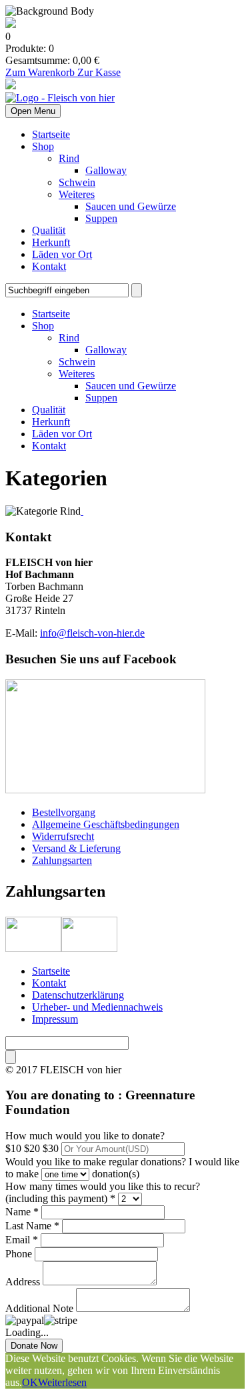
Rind (69, 158)
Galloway (106, 170)
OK (30, 1382)
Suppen (101, 218)
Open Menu (33, 111)
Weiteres (77, 194)
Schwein (77, 182)
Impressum (55, 1019)
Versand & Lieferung (76, 848)
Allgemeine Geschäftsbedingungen (105, 824)
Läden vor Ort (62, 254)
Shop (43, 146)
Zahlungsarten (62, 860)
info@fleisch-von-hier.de (92, 633)
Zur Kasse (99, 72)
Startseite (51, 134)
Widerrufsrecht (63, 836)
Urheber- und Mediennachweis (97, 1007)
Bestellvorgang (63, 812)
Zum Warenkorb (41, 72)
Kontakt (49, 266)
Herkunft (51, 242)
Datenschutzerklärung (78, 995)
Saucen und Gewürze (130, 206)
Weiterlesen (62, 1382)
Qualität (48, 230)
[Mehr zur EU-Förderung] (10, 24)
